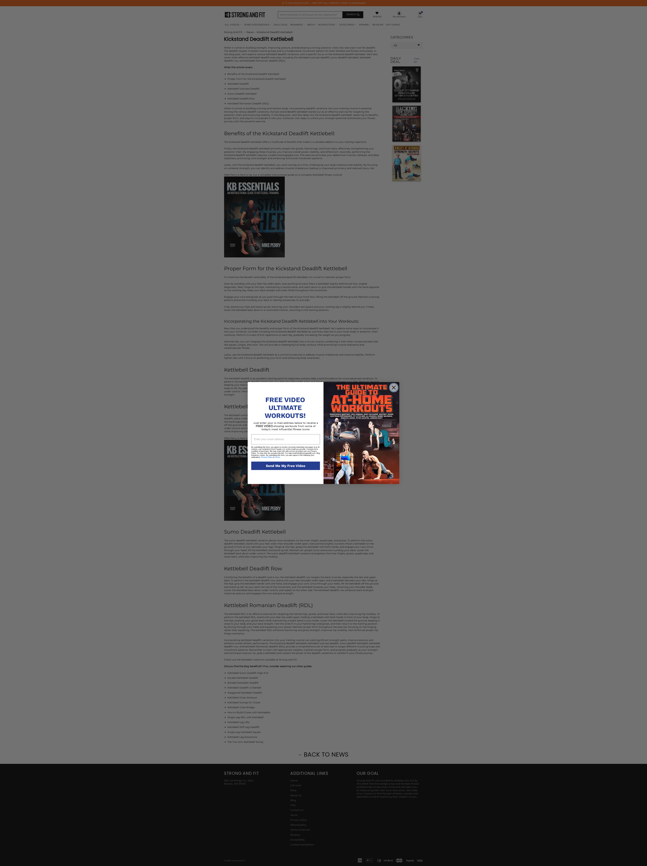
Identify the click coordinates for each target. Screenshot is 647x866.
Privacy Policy (267, 457)
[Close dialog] (394, 387)
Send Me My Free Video (285, 466)
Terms (277, 457)
